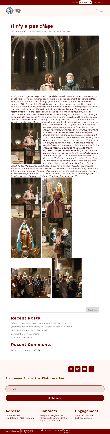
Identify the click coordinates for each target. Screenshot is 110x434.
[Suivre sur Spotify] (71, 369)
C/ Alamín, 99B (13, 415)
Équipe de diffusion (50, 420)
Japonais (98, 2)
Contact (74, 2)
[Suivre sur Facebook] (91, 369)
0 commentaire (63, 31)
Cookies (66, 432)
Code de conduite (84, 415)
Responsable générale (51, 415)
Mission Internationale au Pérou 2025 (29, 330)
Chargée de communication (54, 418)
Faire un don (85, 2)
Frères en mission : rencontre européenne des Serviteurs (39, 323)
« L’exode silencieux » (21, 337)
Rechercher (92, 310)
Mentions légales (61, 430)
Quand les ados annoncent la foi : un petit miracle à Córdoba (41, 326)
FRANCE (39, 31)
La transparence (83, 418)
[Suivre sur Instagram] (77, 369)
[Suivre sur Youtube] (84, 369)
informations (49, 31)
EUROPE (31, 31)
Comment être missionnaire (25, 334)
